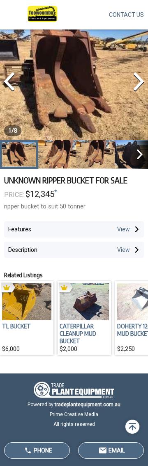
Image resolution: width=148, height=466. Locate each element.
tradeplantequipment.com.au (87, 404)
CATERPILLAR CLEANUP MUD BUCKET (78, 333)
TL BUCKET (16, 326)
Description (22, 250)
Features (19, 229)
